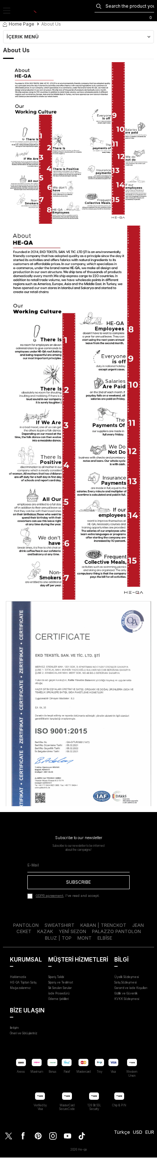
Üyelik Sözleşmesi (126, 977)
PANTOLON (26, 925)
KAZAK (45, 931)
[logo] (28, 10)
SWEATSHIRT (59, 925)
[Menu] (6, 10)
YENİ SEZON (72, 931)
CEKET (23, 931)
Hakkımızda (18, 977)
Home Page (21, 24)
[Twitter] (9, 1136)
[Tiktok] (82, 1136)
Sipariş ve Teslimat (60, 982)
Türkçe (122, 1132)
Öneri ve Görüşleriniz (23, 1033)
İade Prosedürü (59, 993)
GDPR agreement (49, 896)
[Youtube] (67, 1136)
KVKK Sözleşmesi (126, 999)
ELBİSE (104, 938)
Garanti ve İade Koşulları (130, 988)
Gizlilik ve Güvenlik (126, 993)
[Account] (138, 16)
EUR (149, 1132)
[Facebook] (23, 1136)
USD (137, 1132)
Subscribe (78, 882)
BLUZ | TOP (58, 938)
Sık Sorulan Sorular (60, 988)
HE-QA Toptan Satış (23, 982)
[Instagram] (52, 1136)
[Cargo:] (114, 16)
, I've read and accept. (68, 896)
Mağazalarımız (20, 988)
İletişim (14, 1028)
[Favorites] (126, 16)
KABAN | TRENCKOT (103, 925)
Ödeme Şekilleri (58, 999)
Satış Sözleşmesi (125, 982)
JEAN (138, 925)
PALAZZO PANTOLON (116, 931)
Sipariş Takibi (56, 977)
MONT (84, 938)
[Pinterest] (38, 1136)
